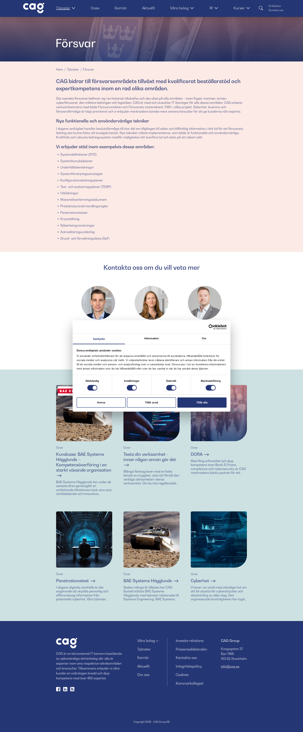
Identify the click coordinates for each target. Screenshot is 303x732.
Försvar (88, 69)
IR (211, 8)
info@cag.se (230, 666)
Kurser (239, 8)
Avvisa (101, 402)
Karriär (121, 8)
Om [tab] (204, 338)
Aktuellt (148, 8)
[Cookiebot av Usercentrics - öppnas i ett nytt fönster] (211, 326)
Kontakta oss (276, 10)
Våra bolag (179, 8)
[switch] (132, 388)
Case (95, 8)
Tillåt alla (201, 402)
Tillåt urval (151, 402)
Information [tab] (151, 338)
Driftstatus (275, 5)
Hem (59, 69)
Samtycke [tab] (99, 338)
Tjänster (63, 8)
